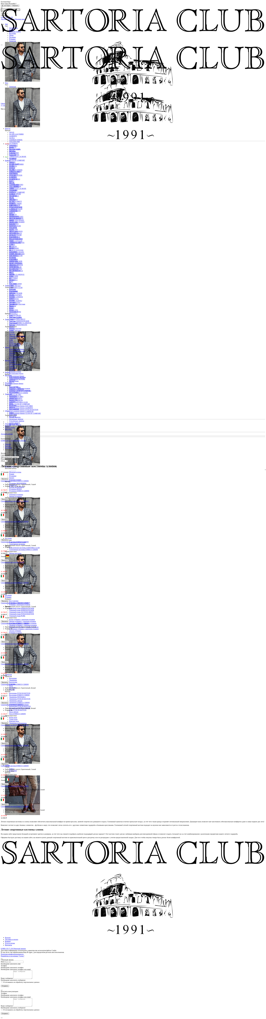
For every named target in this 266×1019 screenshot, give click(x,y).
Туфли (11, 413)
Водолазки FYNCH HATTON (19, 693)
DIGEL (11, 198)
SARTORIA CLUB (15, 287)
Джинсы (12, 353)
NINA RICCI (13, 265)
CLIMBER (13, 190)
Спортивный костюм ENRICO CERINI (15, 481)
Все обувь (12, 416)
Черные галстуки (15, 328)
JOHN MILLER (14, 237)
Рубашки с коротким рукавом (19, 604)
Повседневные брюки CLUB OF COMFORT (25, 413)
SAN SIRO (13, 284)
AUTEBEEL (13, 143)
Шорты (11, 355)
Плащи (11, 474)
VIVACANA (13, 276)
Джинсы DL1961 (15, 395)
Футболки (12, 405)
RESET (11, 280)
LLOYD (12, 244)
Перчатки (12, 338)
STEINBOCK (14, 299)
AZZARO (12, 175)
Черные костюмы (15, 553)
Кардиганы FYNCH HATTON (20, 706)
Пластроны (13, 323)
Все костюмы (14, 381)
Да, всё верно (6, 5)
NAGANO (13, 259)
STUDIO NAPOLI (15, 301)
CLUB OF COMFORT (17, 160)
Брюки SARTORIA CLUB (18, 402)
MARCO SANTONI (16, 250)
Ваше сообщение (7, 978)
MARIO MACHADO (16, 220)
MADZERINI (14, 248)
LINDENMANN (15, 243)
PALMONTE (13, 269)
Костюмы (12, 33)
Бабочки (12, 325)
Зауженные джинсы (16, 419)
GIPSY (11, 220)
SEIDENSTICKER (15, 293)
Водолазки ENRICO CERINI (19, 695)
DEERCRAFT (14, 196)
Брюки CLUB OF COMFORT (19, 404)
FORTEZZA (13, 205)
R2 (10, 278)
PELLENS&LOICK (16, 271)
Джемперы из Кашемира (18, 723)
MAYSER (12, 258)
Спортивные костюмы (17, 544)
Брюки (11, 30)
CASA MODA (14, 187)
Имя (2, 962)
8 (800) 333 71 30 (7, 440)
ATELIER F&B (14, 142)
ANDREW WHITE (15, 170)
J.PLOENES (13, 231)
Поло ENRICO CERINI (17, 714)
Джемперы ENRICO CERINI (19, 702)
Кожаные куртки (15, 479)
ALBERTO (13, 166)
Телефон (4, 966)
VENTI (11, 308)
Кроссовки (13, 415)
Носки (11, 342)
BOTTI (11, 181)
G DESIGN (13, 209)
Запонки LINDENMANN (18, 325)
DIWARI (12, 200)
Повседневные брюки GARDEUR (21, 411)
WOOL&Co (13, 314)
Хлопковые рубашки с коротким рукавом (24, 629)
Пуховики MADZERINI (17, 483)
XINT (11, 282)
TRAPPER (13, 304)
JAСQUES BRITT (15, 201)
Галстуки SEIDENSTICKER (19, 321)
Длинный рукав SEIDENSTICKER (21, 610)
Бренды (7, 160)
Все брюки (13, 358)
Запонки (12, 334)
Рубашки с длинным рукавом (19, 388)
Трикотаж (12, 41)
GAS (11, 213)
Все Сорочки (13, 601)
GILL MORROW (15, 218)
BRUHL (12, 183)
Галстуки (12, 321)
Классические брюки (16, 376)
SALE (7, 144)
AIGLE (11, 162)
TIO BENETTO (14, 302)
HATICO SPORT (15, 226)
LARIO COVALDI (15, 241)
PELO (11, 273)
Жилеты (12, 407)
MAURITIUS (13, 256)
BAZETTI (12, 177)
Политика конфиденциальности (12, 954)
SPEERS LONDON (16, 297)
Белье (11, 340)
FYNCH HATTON (15, 207)
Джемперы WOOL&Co (17, 697)
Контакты (8, 429)
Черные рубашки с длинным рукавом (22, 621)
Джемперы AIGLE (15, 701)
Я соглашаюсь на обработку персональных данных (21, 982)
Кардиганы (13, 682)
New (6, 157)
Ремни (11, 330)
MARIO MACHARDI (16, 254)
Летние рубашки (15, 631)
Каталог (8, 937)
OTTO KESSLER (15, 267)
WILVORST (13, 278)
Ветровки (12, 362)
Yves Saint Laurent (15, 317)
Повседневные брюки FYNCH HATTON (23, 410)
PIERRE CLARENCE (16, 274)
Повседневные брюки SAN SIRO (21, 406)
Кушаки (12, 329)
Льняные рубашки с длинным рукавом (23, 625)
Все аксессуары (14, 345)
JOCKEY (12, 235)
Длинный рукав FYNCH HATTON (21, 614)
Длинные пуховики (16, 494)
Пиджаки (12, 37)
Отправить (5, 986)
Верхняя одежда (15, 31)
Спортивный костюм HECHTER (12, 562)
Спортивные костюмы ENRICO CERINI (23, 549)
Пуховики (12, 476)
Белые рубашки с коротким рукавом (22, 619)
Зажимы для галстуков (17, 304)
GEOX (11, 215)
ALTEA (12, 168)
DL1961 (12, 202)
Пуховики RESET (15, 489)
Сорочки (12, 401)
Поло (11, 686)
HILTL (11, 230)
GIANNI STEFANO (16, 216)
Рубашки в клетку (15, 632)
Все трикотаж (14, 409)
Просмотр (5, 479)
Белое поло (13, 717)
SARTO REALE (15, 286)
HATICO (12, 224)
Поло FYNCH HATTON (17, 710)
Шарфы (12, 327)
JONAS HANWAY (15, 239)
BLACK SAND (14, 179)
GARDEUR (13, 211)
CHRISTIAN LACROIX (17, 156)
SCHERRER (13, 291)
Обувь (11, 35)
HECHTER (13, 228)
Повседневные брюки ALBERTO (21, 408)
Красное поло (14, 721)
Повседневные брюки (17, 351)
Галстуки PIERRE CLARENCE (20, 323)
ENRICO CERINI (15, 203)
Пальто (11, 478)
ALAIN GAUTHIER (16, 164)
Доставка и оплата (11, 424)
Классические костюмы (17, 377)
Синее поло (13, 719)
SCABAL (12, 289)
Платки (11, 332)
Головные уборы (15, 344)
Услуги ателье (10, 427)
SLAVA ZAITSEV (15, 295)
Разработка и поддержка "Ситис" (12, 956)
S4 (10, 282)
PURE (11, 276)
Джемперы (13, 680)
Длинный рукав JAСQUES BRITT (21, 612)
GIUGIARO (13, 222)
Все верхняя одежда (16, 373)
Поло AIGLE (13, 712)
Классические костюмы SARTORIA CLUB (24, 548)
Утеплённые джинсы (16, 421)
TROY (11, 306)
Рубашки (12, 39)
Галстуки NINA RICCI (17, 319)
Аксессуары (13, 28)
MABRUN (13, 246)
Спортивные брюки (16, 383)
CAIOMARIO (14, 185)
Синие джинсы (14, 423)
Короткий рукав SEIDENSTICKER (21, 608)
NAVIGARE (13, 261)
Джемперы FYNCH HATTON (19, 699)
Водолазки (13, 678)
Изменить (15, 5)
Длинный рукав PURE (17, 616)
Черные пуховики (15, 496)
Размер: (8, 486)
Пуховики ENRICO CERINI (19, 491)
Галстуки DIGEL (15, 315)
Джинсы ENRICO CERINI (18, 393)
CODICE (12, 194)
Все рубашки (13, 392)
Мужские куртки (15, 472)
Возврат (8, 426)
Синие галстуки (15, 330)
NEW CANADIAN (16, 263)
